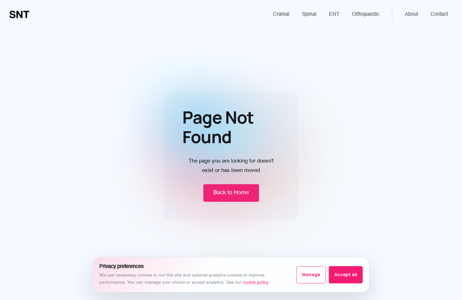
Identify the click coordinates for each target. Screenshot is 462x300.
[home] (19, 14)
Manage (311, 274)
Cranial (281, 14)
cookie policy (255, 282)
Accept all (345, 274)
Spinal (309, 14)
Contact (439, 14)
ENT (334, 14)
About (411, 14)
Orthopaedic (365, 14)
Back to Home (231, 193)
